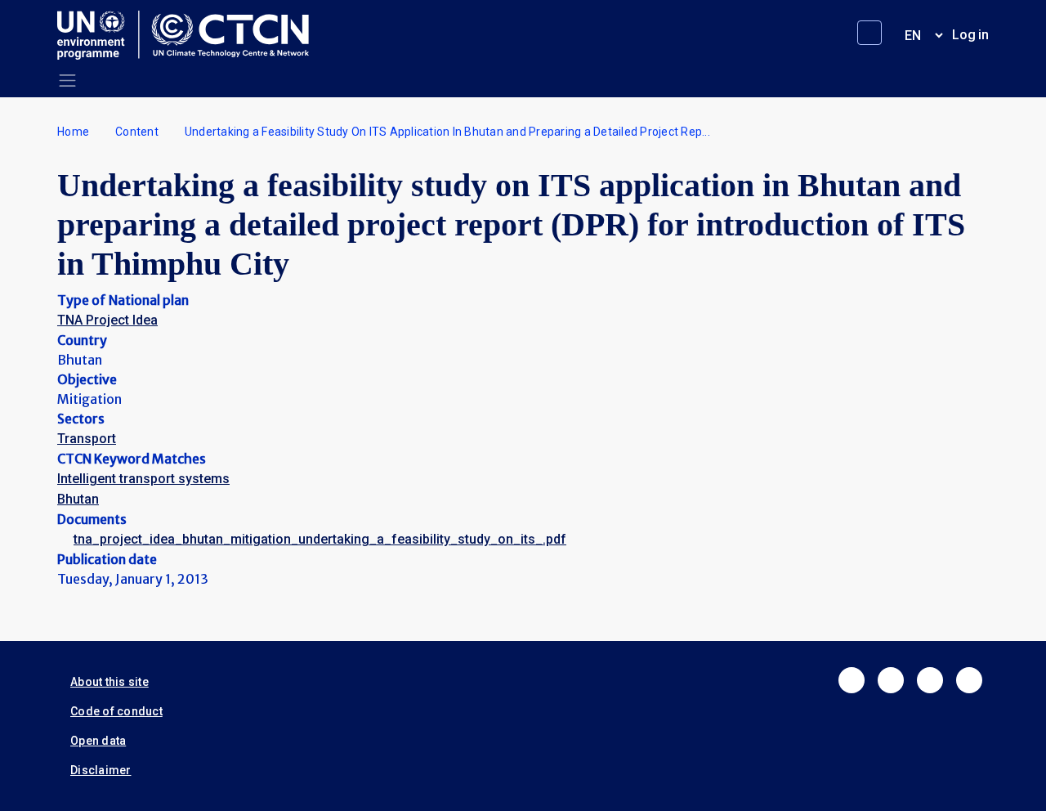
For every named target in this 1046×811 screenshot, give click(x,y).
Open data (98, 740)
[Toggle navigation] (67, 80)
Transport (86, 438)
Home (73, 131)
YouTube (969, 680)
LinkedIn (930, 680)
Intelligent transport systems (143, 478)
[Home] (189, 35)
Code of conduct (116, 711)
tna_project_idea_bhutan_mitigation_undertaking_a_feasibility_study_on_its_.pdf (320, 539)
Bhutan (78, 499)
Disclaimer (101, 770)
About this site (109, 681)
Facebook (851, 680)
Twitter (890, 680)
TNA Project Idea (107, 320)
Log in (970, 35)
